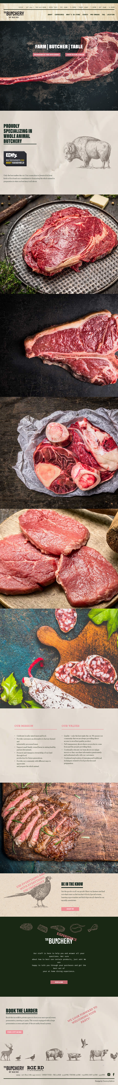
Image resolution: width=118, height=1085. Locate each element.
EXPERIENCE (59, 15)
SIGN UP (70, 909)
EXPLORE (59, 982)
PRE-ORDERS (95, 15)
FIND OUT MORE (14, 1032)
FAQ (103, 15)
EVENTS (85, 15)
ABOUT (50, 15)
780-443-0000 (40, 7)
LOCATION (110, 15)
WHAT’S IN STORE (73, 15)
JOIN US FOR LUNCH (75, 55)
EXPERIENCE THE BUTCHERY (46, 55)
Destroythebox (108, 1081)
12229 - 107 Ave (25, 7)
